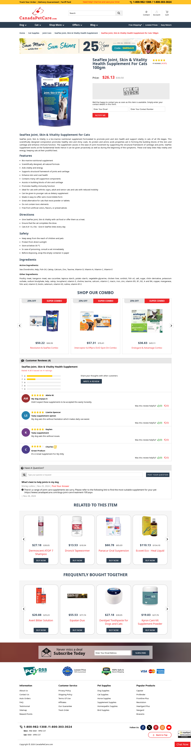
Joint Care (46, 33)
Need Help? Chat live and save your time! (101, 2)
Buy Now (41, 560)
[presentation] (20, 325)
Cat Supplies (33, 33)
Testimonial (24, 706)
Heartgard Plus (143, 706)
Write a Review (91, 381)
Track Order (63, 710)
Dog (21, 24)
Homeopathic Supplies (107, 706)
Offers (76, 24)
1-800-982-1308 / (36, 727)
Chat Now (182, 744)
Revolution (141, 702)
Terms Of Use (64, 698)
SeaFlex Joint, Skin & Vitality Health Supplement (76, 33)
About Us (23, 690)
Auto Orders (25, 698)
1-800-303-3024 (60, 727)
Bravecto (140, 714)
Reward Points (25, 714)
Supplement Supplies (106, 702)
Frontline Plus (142, 698)
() (161, 406)
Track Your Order (27, 2)
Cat (37, 24)
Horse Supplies (104, 698)
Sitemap (23, 710)
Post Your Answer (60, 486)
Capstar (139, 690)
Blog (92, 24)
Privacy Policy (64, 690)
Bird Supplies (103, 710)
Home (22, 33)
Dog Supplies (103, 690)
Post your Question (157, 475)
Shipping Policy (65, 694)
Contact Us (24, 694)
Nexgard (140, 710)
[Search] (119, 13)
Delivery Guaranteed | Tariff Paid (54, 2)
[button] (184, 734)
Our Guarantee (65, 706)
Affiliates (62, 702)
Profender (140, 694)
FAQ (21, 702)
